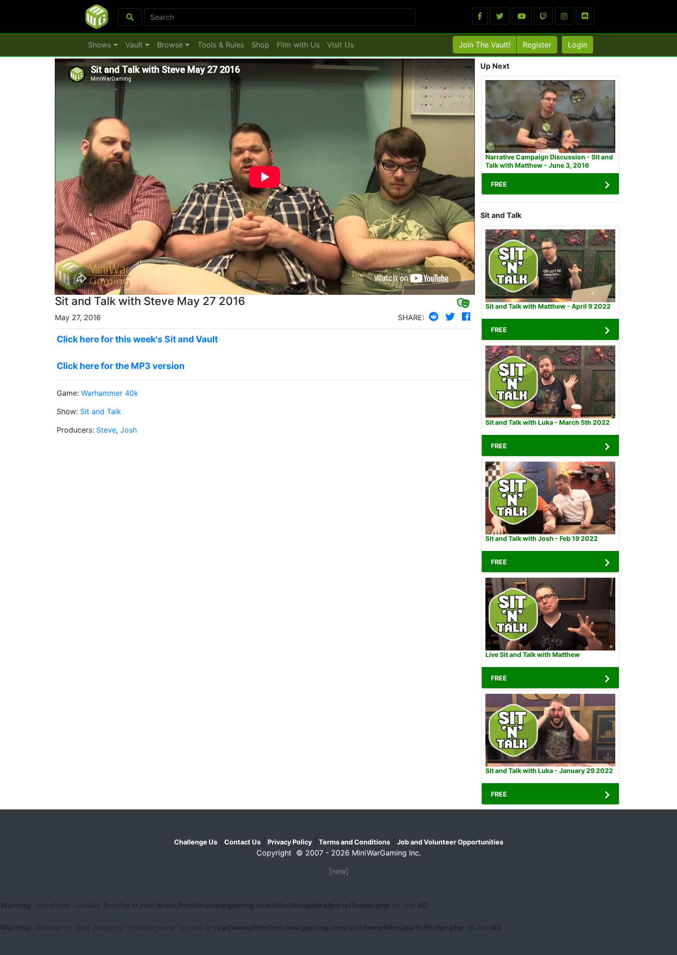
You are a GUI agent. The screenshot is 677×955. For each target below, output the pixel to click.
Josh (128, 429)
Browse (171, 44)
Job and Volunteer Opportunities (450, 842)
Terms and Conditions (354, 842)
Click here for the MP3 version (121, 365)
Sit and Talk (100, 411)
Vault (135, 44)
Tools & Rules (221, 44)
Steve (106, 429)
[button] (480, 16)
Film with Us (298, 44)
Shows (100, 44)
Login (577, 44)
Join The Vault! (484, 44)
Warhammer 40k (109, 393)
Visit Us (340, 44)
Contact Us (242, 842)
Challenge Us (195, 842)
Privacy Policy (290, 842)
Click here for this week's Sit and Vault (137, 339)
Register (537, 44)
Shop (260, 44)
